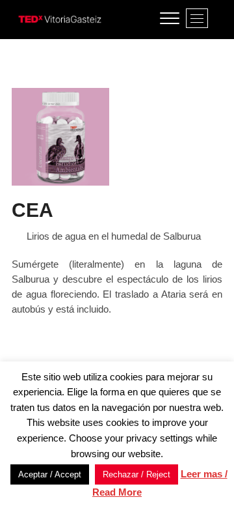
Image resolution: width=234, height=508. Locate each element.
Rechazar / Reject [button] (136, 474)
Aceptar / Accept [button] (49, 474)
